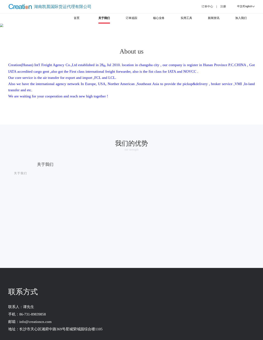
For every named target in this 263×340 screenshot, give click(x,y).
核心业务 (159, 18)
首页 (77, 18)
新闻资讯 (213, 18)
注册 (223, 6)
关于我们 (104, 18)
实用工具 (186, 18)
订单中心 (207, 6)
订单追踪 (131, 18)
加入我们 (241, 18)
